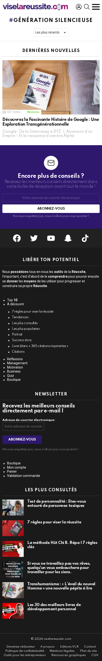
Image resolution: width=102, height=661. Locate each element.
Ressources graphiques (68, 655)
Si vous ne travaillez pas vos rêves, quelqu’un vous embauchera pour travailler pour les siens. (59, 568)
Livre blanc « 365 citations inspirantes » (40, 346)
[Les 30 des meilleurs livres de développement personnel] (13, 611)
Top (12, 300)
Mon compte (16, 467)
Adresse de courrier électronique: (28, 420)
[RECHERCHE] (87, 7)
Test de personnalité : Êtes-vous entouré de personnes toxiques (56, 504)
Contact (90, 646)
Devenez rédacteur (20, 646)
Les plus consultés (25, 323)
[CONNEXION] (79, 7)
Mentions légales (62, 651)
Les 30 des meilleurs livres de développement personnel (54, 607)
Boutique (14, 379)
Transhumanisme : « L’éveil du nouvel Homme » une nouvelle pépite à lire (61, 586)
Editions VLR (69, 646)
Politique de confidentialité (24, 651)
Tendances (20, 317)
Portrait (17, 334)
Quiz (10, 375)
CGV (94, 655)
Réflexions (15, 359)
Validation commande (23, 476)
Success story (22, 340)
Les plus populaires (26, 328)
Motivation (15, 367)
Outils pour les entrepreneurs (25, 655)
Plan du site (88, 651)
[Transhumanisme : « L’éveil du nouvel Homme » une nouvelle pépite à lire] (13, 590)
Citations (18, 351)
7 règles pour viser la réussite (33, 311)
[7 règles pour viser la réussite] (13, 528)
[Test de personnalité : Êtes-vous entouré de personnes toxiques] (13, 508)
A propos (47, 646)
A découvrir (15, 304)
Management (17, 363)
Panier (12, 471)
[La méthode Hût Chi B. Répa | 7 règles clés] (13, 549)
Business (33, 112)
